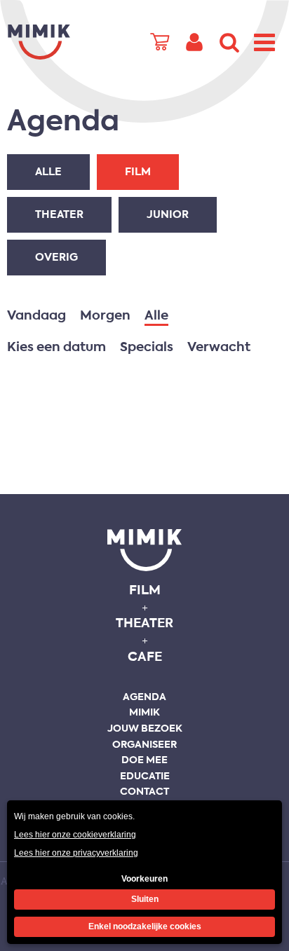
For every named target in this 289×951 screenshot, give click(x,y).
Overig (56, 257)
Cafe (145, 657)
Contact (144, 792)
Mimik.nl (38, 42)
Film (138, 172)
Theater (59, 215)
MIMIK (144, 550)
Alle (48, 172)
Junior (168, 215)
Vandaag (36, 316)
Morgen (105, 316)
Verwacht (218, 347)
